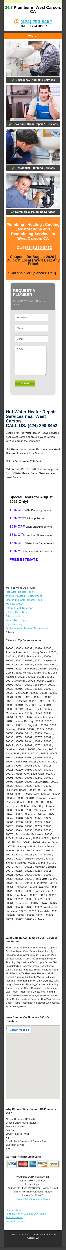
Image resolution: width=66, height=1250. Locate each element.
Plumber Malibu (14, 1210)
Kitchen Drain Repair (18, 611)
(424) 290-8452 (36, 21)
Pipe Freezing (14, 624)
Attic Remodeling (15, 616)
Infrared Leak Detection (19, 607)
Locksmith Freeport (15, 1221)
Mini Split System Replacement (24, 595)
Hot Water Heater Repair (20, 591)
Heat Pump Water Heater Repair (24, 599)
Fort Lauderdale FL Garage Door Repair (26, 1214)
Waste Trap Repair (16, 620)
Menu (34, 36)
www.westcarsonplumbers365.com (33, 1199)
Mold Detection (14, 603)
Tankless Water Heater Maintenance (27, 628)
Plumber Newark (14, 1217)
